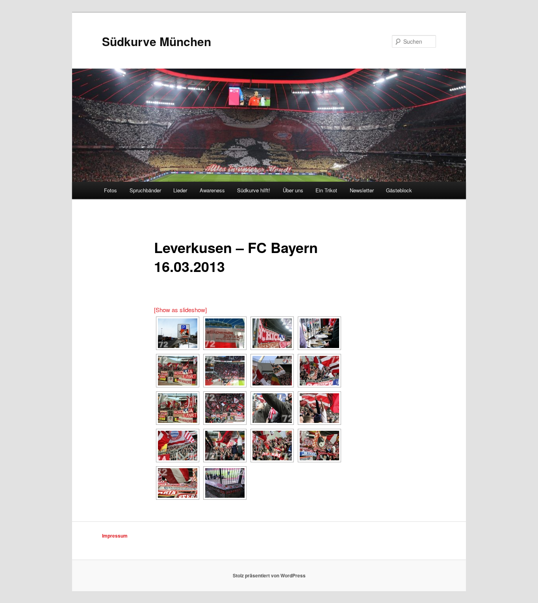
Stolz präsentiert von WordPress (269, 575)
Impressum (115, 535)
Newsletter (362, 190)
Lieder (180, 190)
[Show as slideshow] (180, 309)
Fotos (110, 190)
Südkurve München (156, 41)
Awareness (212, 190)
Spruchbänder (145, 190)
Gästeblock (399, 190)
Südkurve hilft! (253, 190)
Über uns (293, 190)
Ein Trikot (326, 190)
